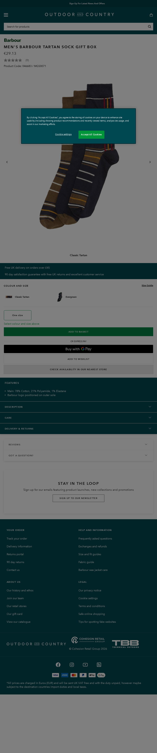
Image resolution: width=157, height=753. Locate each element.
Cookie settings (63, 134)
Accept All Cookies (91, 134)
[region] (78, 126)
